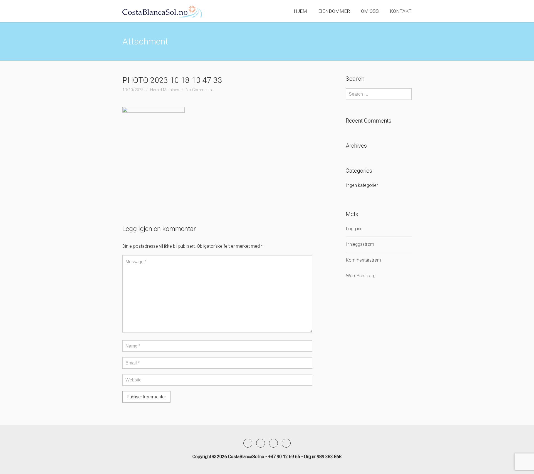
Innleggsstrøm (360, 244)
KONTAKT (401, 11)
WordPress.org (360, 275)
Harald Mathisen (164, 90)
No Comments (199, 90)
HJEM (300, 11)
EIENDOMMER (334, 11)
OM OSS (370, 11)
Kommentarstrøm (363, 260)
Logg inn (354, 228)
